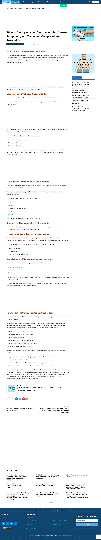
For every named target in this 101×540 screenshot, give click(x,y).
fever (44, 185)
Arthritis (10, 273)
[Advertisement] (37, 20)
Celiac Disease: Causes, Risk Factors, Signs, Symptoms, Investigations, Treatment (47, 494)
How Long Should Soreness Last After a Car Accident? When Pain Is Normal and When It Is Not (80, 108)
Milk (7, 150)
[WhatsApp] (26, 398)
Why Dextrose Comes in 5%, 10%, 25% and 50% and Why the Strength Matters (81, 102)
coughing (23, 331)
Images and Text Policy (32, 521)
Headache (11, 211)
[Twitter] (19, 398)
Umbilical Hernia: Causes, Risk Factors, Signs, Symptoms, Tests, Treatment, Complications (47, 476)
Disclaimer (65, 535)
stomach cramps (54, 185)
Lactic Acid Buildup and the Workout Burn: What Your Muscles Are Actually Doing (79, 90)
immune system (28, 254)
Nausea (10, 205)
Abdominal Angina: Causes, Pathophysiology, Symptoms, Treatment (14, 485)
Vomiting (10, 214)
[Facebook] (16, 398)
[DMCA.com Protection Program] (7, 528)
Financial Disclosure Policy (60, 521)
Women (86, 71)
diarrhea (39, 185)
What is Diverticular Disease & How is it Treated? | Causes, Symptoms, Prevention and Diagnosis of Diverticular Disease (54, 410)
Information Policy (31, 528)
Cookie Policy (56, 524)
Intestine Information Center (38, 8)
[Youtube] (15, 523)
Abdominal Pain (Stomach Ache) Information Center (20, 8)
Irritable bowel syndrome (15, 267)
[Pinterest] (23, 398)
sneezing (31, 331)
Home (7, 8)
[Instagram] (7, 523)
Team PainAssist (35, 44)
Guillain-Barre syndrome (30, 283)
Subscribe (87, 524)
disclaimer (21, 388)
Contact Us (4, 518)
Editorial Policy (30, 524)
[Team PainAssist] (11, 388)
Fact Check (63, 5)
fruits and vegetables (21, 140)
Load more (50, 502)
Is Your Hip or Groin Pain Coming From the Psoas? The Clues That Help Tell (80, 84)
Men (79, 71)
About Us (4, 517)
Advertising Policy (58, 517)
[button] (90, 1)
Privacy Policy (29, 517)
